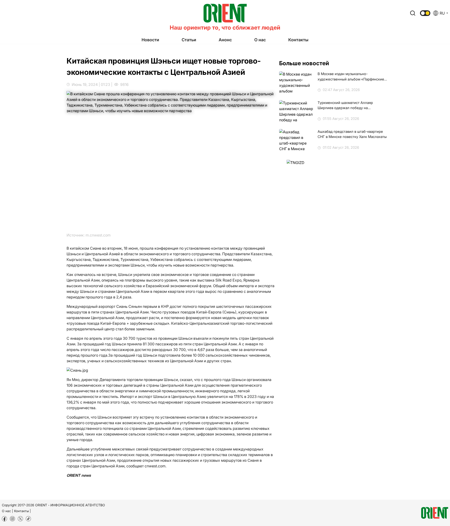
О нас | (7, 511)
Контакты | (22, 511)
